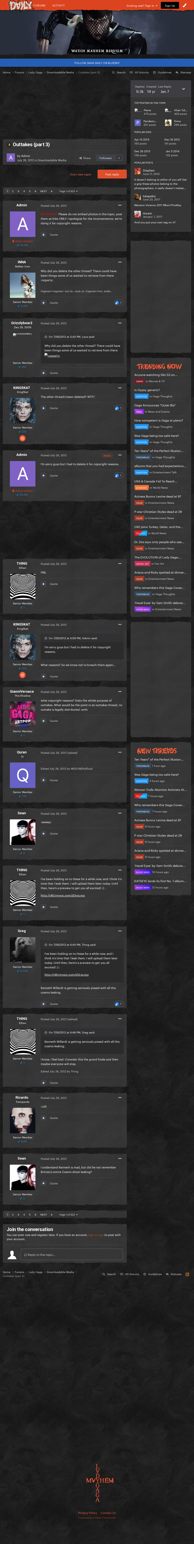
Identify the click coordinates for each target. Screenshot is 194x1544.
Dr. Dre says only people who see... (159, 541)
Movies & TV (157, 381)
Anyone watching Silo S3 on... (156, 374)
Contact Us (108, 1512)
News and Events (159, 411)
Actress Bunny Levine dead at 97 (157, 496)
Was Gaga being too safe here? (156, 435)
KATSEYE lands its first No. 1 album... (160, 880)
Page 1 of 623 (67, 191)
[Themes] (184, 5)
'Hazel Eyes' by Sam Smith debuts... (160, 602)
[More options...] (120, 205)
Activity (58, 5)
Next (43, 191)
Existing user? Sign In (141, 5)
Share (86, 158)
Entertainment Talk (165, 472)
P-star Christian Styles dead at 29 (158, 511)
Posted (54, 205)
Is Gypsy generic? (147, 389)
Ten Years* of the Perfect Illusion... (159, 450)
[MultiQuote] (43, 234)
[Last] (51, 190)
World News (160, 487)
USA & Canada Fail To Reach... (156, 480)
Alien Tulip (181, 110)
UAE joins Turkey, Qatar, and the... (158, 526)
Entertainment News (161, 502)
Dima (177, 121)
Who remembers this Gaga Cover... (159, 587)
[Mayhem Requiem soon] (97, 29)
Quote (54, 234)
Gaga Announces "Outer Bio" (155, 404)
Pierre (147, 110)
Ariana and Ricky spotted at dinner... (160, 572)
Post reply (112, 174)
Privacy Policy (87, 1512)
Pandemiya (150, 121)
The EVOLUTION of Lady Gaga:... (157, 556)
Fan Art (159, 563)
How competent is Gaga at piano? (158, 420)
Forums (40, 5)
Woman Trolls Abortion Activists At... (160, 789)
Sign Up (170, 5)
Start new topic (80, 174)
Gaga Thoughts (162, 396)
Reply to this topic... (41, 1254)
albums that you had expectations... (160, 465)
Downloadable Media (52, 160)
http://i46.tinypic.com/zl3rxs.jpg (63, 895)
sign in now (96, 1234)
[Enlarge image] (52, 354)
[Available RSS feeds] (187, 1273)
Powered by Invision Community (97, 1517)
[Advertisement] (64, 106)
